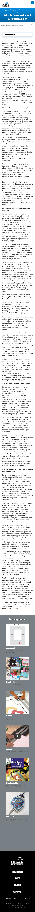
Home (2, 24)
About (17, 898)
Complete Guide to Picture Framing (23, 24)
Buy (17, 878)
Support (17, 891)
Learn (17, 885)
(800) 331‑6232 (27, 907)
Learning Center (9, 24)
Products (17, 872)
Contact (26, 898)
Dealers (8, 898)
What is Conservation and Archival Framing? (12, 25)
